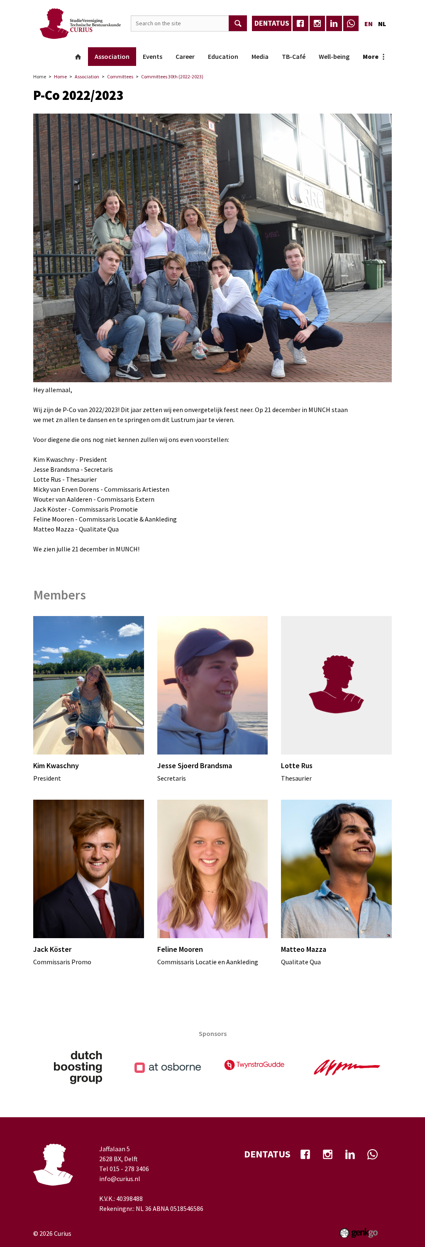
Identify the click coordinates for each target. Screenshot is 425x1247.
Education (223, 56)
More (371, 56)
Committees (120, 76)
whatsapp (351, 24)
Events (152, 56)
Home (78, 56)
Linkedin (334, 24)
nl (382, 23)
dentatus (271, 23)
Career (185, 56)
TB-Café (293, 56)
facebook (300, 24)
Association (112, 56)
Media (260, 56)
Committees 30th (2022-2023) (172, 76)
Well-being (334, 56)
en (368, 23)
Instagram (317, 24)
